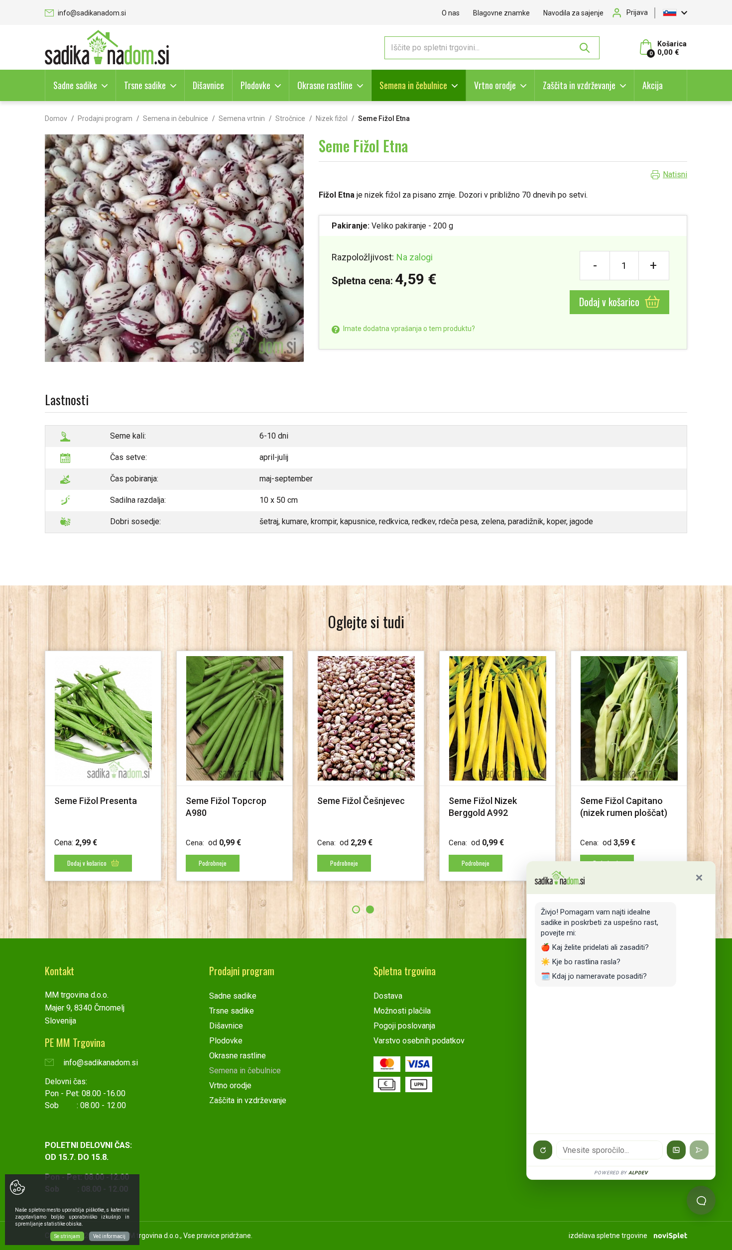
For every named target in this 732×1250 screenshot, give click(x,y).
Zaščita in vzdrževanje (579, 85)
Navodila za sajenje (573, 13)
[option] (103, 766)
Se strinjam (67, 1236)
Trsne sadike (145, 85)
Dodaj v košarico (610, 301)
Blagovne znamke (501, 13)
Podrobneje (213, 863)
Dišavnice (208, 85)
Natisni (675, 174)
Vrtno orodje (495, 85)
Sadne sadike (75, 85)
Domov (56, 118)
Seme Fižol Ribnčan (93, 800)
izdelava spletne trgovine (608, 1236)
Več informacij (109, 1236)
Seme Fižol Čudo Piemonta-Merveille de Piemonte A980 (231, 812)
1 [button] (356, 909)
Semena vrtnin (242, 118)
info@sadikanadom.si (91, 13)
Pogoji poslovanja (404, 1025)
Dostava (387, 996)
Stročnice (290, 118)
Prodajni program (105, 118)
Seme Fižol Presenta (490, 800)
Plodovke (255, 85)
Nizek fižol (332, 118)
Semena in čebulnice (413, 85)
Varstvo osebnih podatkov (419, 1040)
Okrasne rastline (325, 85)
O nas (451, 13)
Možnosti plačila (402, 1011)
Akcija (652, 85)
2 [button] (370, 909)
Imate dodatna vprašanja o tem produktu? (408, 329)
